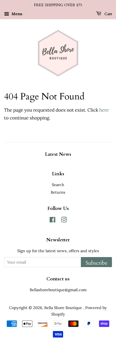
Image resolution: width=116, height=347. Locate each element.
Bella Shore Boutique (63, 307)
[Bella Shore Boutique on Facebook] (52, 220)
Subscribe (96, 263)
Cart (107, 14)
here (104, 110)
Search (58, 184)
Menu (16, 13)
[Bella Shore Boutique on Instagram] (64, 220)
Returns (58, 192)
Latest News (58, 154)
